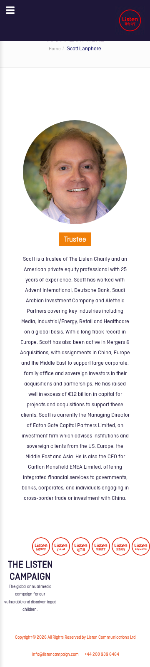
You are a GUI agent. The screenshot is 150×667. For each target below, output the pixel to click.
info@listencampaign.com (55, 654)
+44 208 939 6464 (102, 654)
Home (55, 49)
